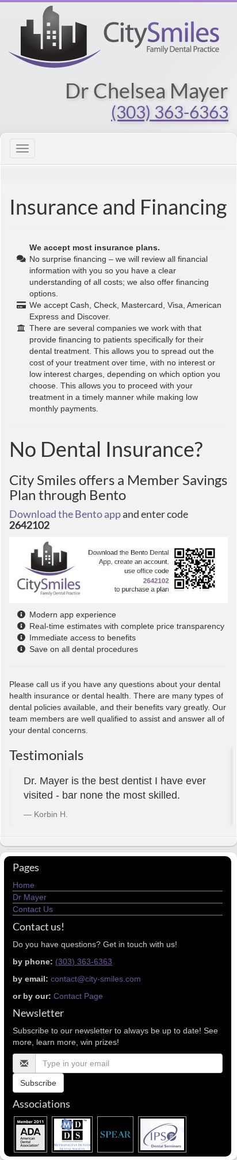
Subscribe (38, 1083)
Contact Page (78, 996)
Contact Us (33, 909)
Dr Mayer (30, 897)
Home (24, 885)
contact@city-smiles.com (96, 978)
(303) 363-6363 (169, 111)
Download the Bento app (65, 513)
